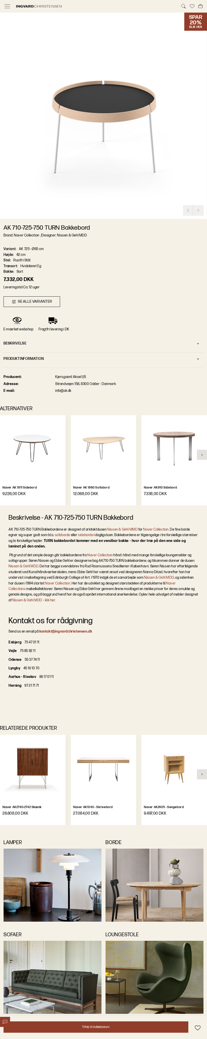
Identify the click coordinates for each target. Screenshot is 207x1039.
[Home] (95, 6)
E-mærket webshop (19, 329)
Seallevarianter (35, 301)
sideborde (85, 535)
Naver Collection (156, 529)
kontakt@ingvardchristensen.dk (65, 631)
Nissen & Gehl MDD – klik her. (34, 600)
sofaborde (62, 535)
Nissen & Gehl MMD (122, 529)
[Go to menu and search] (7, 6)
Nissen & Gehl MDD (23, 566)
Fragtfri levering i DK (54, 329)
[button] (103, 116)
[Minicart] (200, 6)
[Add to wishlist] (197, 1028)
